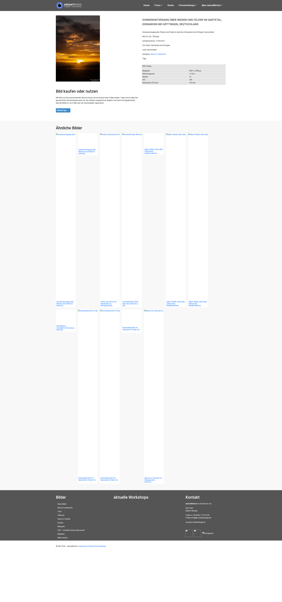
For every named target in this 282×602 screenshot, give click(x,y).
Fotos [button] (157, 5)
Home (146, 5)
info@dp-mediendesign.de (201, 518)
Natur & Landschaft (158, 54)
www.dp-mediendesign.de (195, 522)
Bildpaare (61, 534)
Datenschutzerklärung (97, 546)
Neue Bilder (62, 504)
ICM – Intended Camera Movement (71, 530)
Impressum (83, 546)
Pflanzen (61, 515)
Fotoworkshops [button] (187, 5)
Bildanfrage (62, 110)
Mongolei (61, 526)
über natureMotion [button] (211, 5)
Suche (170, 5)
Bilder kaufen (63, 538)
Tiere (60, 511)
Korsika (60, 523)
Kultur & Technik (64, 519)
